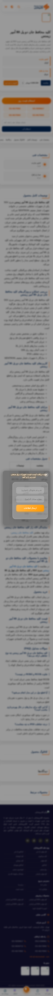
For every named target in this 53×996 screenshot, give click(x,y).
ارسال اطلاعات (30, 508)
